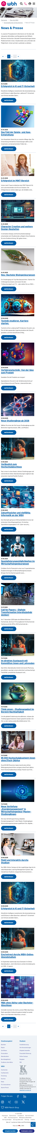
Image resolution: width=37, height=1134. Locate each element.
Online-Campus (24, 1056)
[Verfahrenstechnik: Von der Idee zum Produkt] (17, 354)
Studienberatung (24, 1044)
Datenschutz (12, 1115)
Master (3, 1047)
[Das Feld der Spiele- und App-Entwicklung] (17, 116)
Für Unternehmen (6, 1084)
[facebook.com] (17, 1096)
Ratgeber (22, 1059)
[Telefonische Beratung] (26, 4)
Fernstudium (4, 1053)
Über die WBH (14, 20)
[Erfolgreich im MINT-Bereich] (17, 165)
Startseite (4, 20)
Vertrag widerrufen (18, 1119)
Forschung (4, 1076)
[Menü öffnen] (34, 4)
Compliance (21, 1115)
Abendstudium (5, 1056)
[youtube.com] (16, 1102)
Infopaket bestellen (10, 1131)
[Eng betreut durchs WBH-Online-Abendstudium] (17, 938)
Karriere (3, 1078)
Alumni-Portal (5, 1087)
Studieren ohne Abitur (7, 1062)
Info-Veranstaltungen (25, 1047)
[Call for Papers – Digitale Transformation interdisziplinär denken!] (17, 594)
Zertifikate (4, 1050)
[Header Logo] (9, 4)
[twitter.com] (23, 1102)
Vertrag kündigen (7, 1119)
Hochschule (4, 1070)
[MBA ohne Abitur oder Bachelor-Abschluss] (17, 987)
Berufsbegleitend (5, 1059)
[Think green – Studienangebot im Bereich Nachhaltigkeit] (17, 693)
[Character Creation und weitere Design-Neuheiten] (17, 211)
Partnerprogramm (13, 1117)
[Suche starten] (21, 4)
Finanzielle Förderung (25, 1053)
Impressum (5, 1115)
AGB (5, 1117)
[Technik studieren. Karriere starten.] (17, 305)
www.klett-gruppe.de (25, 1090)
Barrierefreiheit (29, 1115)
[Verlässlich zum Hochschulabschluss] (17, 448)
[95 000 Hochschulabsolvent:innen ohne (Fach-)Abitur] (17, 742)
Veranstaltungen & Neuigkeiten (13, 22)
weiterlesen (8, 100)
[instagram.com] (2, 1102)
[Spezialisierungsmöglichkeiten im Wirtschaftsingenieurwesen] (17, 545)
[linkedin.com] (24, 1096)
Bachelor (3, 1044)
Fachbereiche (4, 1073)
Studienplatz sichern (26, 1131)
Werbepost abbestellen (25, 1117)
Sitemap (27, 1119)
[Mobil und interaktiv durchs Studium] (17, 844)
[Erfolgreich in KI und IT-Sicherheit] (17, 70)
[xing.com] (9, 1102)
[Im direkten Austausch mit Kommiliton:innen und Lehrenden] (17, 645)
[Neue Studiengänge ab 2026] (17, 404)
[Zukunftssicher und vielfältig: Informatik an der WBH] (17, 497)
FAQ (21, 1062)
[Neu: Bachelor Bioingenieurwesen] (17, 259)
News (2, 1081)
